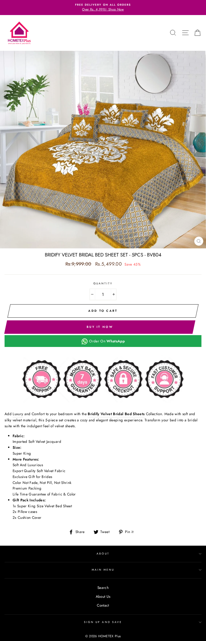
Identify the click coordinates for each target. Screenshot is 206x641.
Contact (103, 605)
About (103, 554)
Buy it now (100, 327)
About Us (103, 596)
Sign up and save (103, 622)
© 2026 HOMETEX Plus (103, 636)
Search (103, 587)
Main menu (103, 570)
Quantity (103, 283)
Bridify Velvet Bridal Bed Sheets (116, 414)
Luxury (18, 414)
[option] (103, 7)
